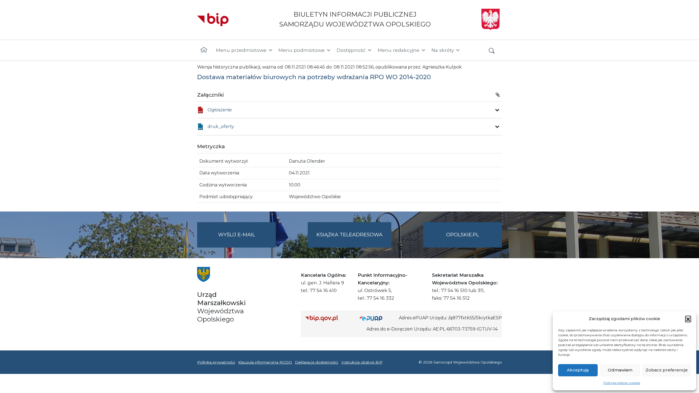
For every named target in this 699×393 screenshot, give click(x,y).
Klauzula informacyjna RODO (265, 362)
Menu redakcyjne (398, 50)
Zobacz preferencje (666, 370)
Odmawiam (620, 370)
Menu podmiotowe (302, 50)
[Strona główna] (204, 50)
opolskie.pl (462, 235)
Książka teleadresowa (349, 235)
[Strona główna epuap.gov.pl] (377, 318)
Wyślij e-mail (247, 239)
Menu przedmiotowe (241, 50)
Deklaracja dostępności (316, 362)
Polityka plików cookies (621, 383)
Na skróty (442, 50)
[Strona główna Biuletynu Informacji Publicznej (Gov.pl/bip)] (328, 318)
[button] (688, 318)
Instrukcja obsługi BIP (362, 362)
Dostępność (351, 50)
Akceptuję (578, 370)
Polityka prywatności (216, 362)
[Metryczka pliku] (497, 110)
